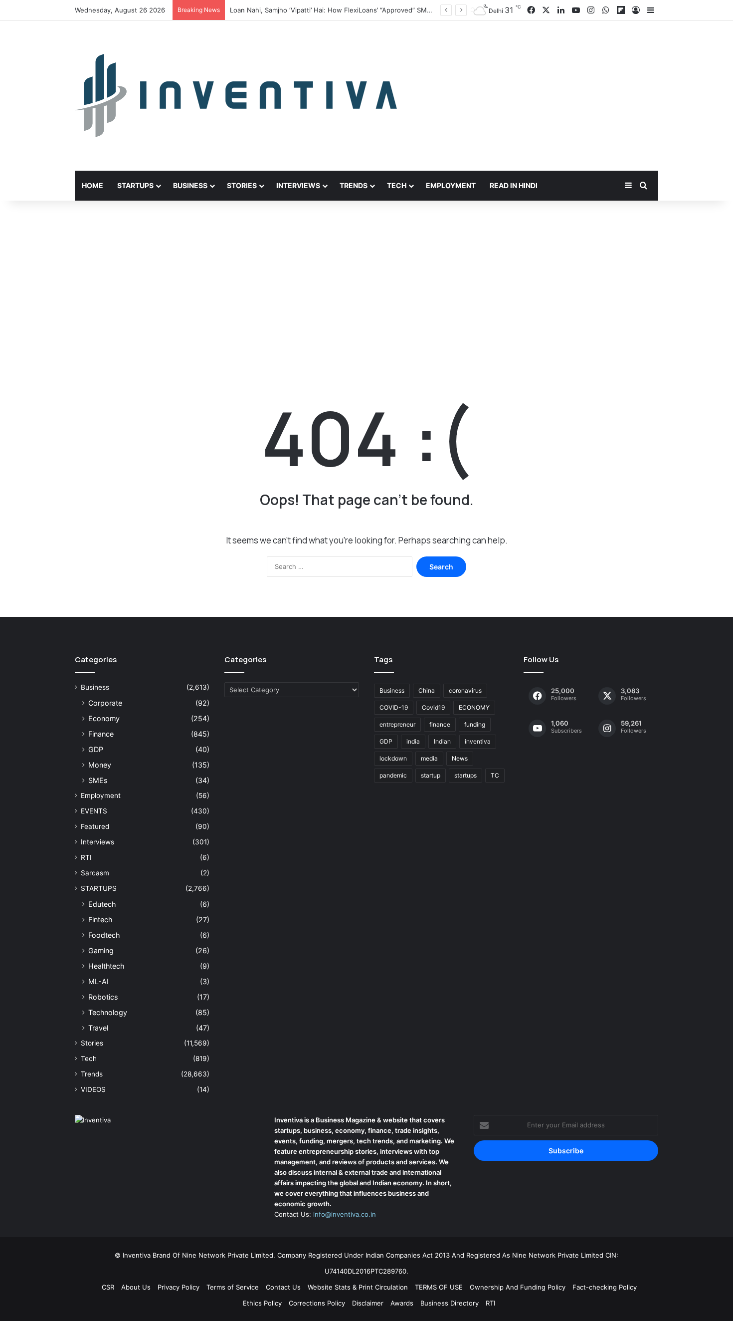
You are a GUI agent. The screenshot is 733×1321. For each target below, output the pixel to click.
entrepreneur (397, 724)
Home (92, 185)
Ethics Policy (262, 1303)
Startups (135, 185)
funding (474, 724)
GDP (95, 749)
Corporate (105, 703)
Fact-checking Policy (604, 1287)
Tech (396, 185)
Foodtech (104, 935)
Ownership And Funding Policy (517, 1287)
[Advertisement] (366, 285)
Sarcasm (95, 873)
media (429, 758)
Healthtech (106, 966)
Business (190, 185)
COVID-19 (393, 707)
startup (430, 775)
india (413, 741)
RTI (86, 857)
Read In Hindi (514, 185)
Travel (98, 1028)
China (426, 690)
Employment (451, 185)
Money (99, 765)
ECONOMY (474, 707)
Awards (401, 1303)
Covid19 (433, 707)
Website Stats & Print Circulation (358, 1287)
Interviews (298, 185)
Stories (242, 185)
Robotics (103, 997)
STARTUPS (99, 888)
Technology (107, 1012)
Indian (442, 741)
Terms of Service (232, 1287)
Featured (95, 826)
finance (439, 724)
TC (495, 775)
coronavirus (465, 690)
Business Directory (449, 1303)
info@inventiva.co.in (344, 1214)
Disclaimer (367, 1303)
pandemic (393, 775)
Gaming (101, 950)
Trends (353, 185)
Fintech (100, 919)
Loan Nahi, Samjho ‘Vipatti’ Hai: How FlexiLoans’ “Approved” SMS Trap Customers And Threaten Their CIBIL (396, 10)
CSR (108, 1287)
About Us (136, 1287)
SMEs (97, 780)
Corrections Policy (317, 1303)
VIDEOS (93, 1089)
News (460, 758)
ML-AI (98, 981)
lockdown (393, 758)
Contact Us (283, 1287)
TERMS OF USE (439, 1287)
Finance (101, 734)
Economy (104, 718)
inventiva (478, 741)
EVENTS (94, 811)
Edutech (102, 904)
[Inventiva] (236, 96)
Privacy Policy (178, 1287)
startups (465, 775)
